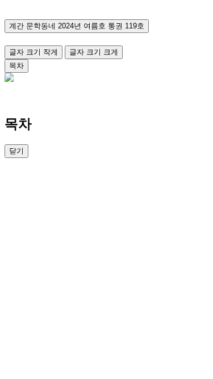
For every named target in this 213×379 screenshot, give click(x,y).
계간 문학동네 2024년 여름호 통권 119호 (76, 26)
